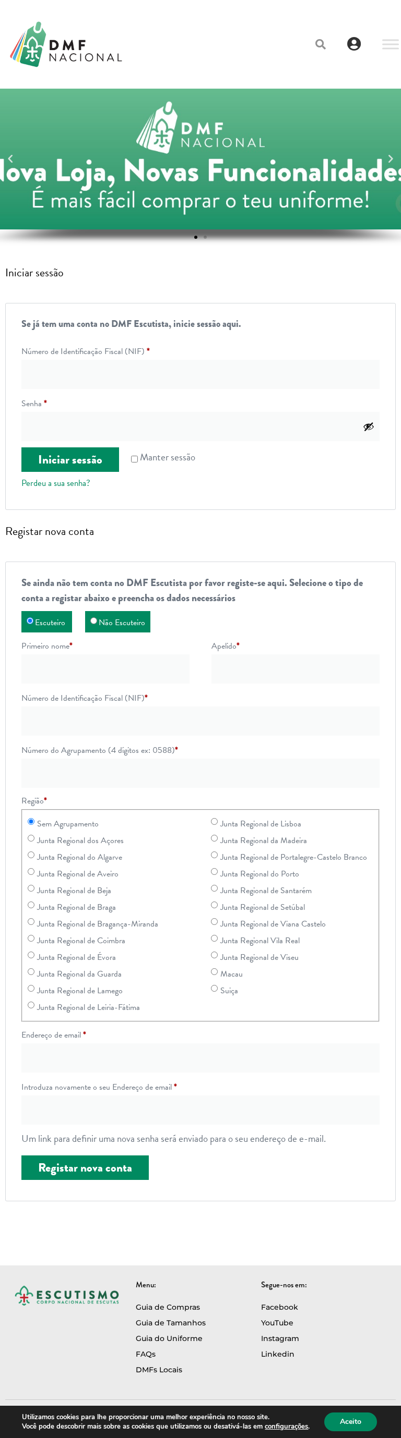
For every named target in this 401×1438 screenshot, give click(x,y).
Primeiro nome (47, 646)
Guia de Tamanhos (171, 1322)
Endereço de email (53, 1035)
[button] (320, 44)
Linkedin (277, 1354)
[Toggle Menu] (390, 44)
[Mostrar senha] (368, 426)
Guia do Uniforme (169, 1338)
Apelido (225, 646)
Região (34, 801)
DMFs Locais (159, 1369)
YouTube (277, 1322)
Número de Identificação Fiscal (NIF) (85, 351)
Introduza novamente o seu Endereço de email (99, 1087)
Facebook (279, 1307)
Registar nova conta (85, 1167)
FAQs (146, 1354)
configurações (286, 1426)
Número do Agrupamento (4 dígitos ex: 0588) (99, 750)
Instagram (280, 1338)
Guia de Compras (168, 1307)
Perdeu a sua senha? (55, 483)
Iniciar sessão (70, 459)
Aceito (350, 1422)
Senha (34, 403)
